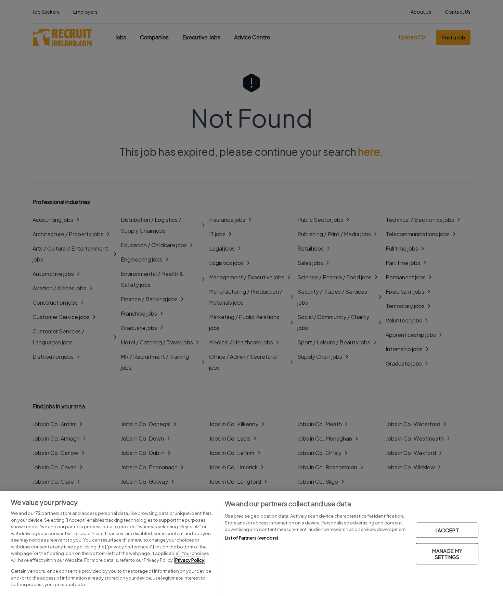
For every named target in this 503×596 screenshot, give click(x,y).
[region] (251, 543)
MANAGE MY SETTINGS (447, 553)
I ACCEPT (447, 530)
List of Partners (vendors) (251, 538)
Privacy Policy (189, 560)
